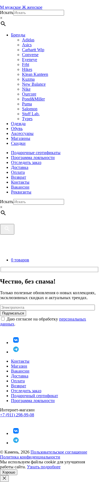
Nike (26, 89)
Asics (27, 44)
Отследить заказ (26, 162)
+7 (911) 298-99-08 (17, 414)
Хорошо (8, 472)
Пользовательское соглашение (59, 452)
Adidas (28, 39)
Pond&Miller (33, 99)
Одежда (18, 123)
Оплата (18, 172)
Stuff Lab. (31, 113)
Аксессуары (22, 133)
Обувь (17, 128)
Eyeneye (29, 59)
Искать (6, 12)
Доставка (19, 167)
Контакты (20, 182)
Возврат (18, 177)
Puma (27, 104)
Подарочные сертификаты (36, 152)
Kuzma (28, 79)
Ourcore (29, 94)
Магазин (19, 366)
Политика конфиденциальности (30, 457)
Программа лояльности (33, 157)
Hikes (27, 69)
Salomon (29, 108)
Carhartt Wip (33, 49)
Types (27, 118)
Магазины (20, 138)
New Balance (34, 84)
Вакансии (20, 187)
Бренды (18, 35)
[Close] (4, 478)
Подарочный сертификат (34, 395)
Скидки (18, 143)
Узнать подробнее (44, 466)
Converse (30, 54)
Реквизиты (21, 192)
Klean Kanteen (35, 74)
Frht (25, 64)
